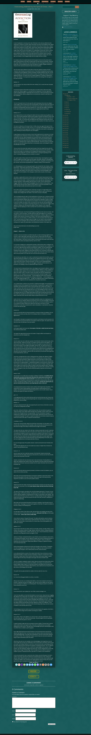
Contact (53, 1)
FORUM (67, 1)
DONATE (33, 676)
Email (13, 714)
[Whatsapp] (35, 664)
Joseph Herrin (31, 9)
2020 (66, 124)
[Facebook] (32, 664)
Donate (60, 1)
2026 (66, 93)
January (68, 113)
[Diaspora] (40, 664)
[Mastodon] (38, 664)
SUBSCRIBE (33, 671)
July (67, 102)
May (67, 105)
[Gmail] (19, 664)
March (68, 109)
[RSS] (43, 664)
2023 (66, 119)
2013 (66, 137)
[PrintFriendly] (16, 664)
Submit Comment (51, 724)
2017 (66, 130)
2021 (66, 122)
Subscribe (36, 1)
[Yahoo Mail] (22, 664)
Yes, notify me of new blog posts (20, 721)
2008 (66, 147)
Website (13, 718)
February (68, 111)
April (67, 107)
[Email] (24, 664)
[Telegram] (27, 664)
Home (22, 1)
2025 (66, 115)
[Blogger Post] (48, 664)
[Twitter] (30, 664)
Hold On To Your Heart (72, 44)
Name (13, 710)
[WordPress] (46, 664)
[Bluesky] (51, 664)
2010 (66, 143)
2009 (66, 145)
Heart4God (45, 1)
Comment (14, 696)
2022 (66, 120)
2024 (66, 117)
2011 (66, 141)
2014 (66, 136)
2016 (66, 132)
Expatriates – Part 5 (71, 96)
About (29, 1)
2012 (66, 139)
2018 (66, 128)
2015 (66, 134)
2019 (66, 126)
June (67, 103)
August (68, 95)
